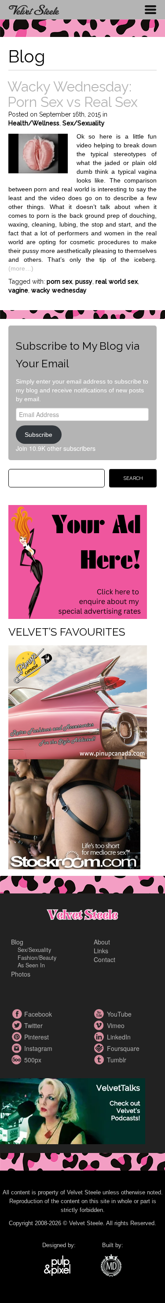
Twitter (17, 1025)
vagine (18, 290)
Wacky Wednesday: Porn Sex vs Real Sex (72, 94)
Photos (20, 974)
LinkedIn (100, 1036)
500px (17, 1059)
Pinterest (17, 1036)
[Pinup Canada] (77, 701)
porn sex (59, 281)
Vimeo (100, 1025)
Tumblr (100, 1059)
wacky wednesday (59, 290)
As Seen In (31, 965)
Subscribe (38, 434)
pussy (83, 281)
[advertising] (77, 560)
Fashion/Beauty (37, 958)
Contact (104, 959)
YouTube (100, 1014)
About (102, 941)
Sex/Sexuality (83, 123)
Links (101, 950)
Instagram (17, 1048)
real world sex (116, 281)
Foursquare (100, 1048)
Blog (17, 941)
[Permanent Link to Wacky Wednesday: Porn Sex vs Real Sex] (38, 152)
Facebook (17, 1014)
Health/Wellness (33, 123)
